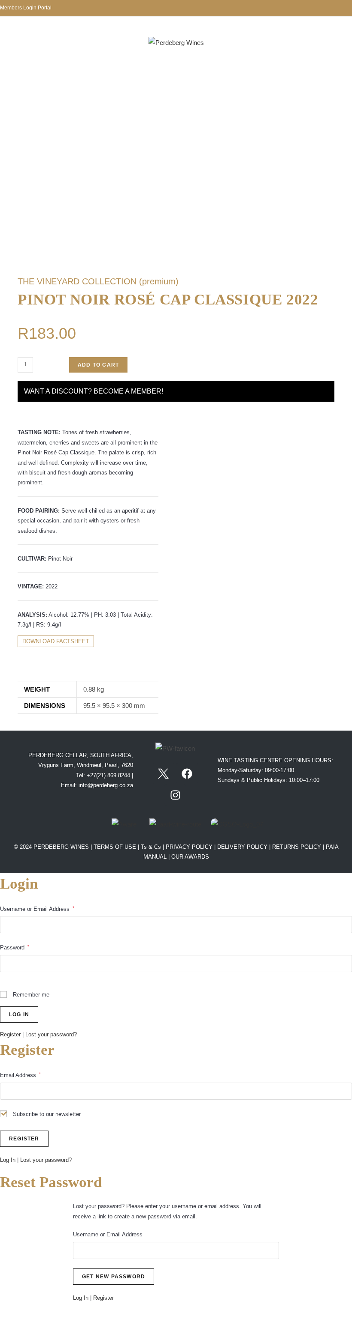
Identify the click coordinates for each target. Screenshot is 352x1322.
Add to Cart (98, 365)
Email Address (20, 1074)
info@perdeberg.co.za (106, 785)
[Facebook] (187, 773)
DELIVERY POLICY (242, 847)
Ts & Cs (152, 847)
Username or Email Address (37, 908)
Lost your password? (51, 1034)
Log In (7, 1160)
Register (10, 1034)
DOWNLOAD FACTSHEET (55, 641)
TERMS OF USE (116, 847)
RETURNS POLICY (296, 847)
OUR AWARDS (190, 856)
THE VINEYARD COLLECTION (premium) (98, 281)
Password (14, 947)
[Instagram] (175, 795)
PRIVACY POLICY (189, 847)
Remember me (30, 994)
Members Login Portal (26, 8)
